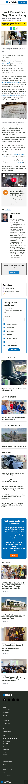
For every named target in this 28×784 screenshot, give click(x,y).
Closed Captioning (7, 741)
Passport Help (6, 752)
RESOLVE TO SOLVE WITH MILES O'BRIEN (13, 446)
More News (5, 563)
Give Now (22, 2)
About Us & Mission (7, 709)
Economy (3, 613)
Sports (8, 209)
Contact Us (5, 743)
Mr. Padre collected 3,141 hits (10, 82)
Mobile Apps (6, 720)
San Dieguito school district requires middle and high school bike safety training (12, 505)
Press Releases (6, 723)
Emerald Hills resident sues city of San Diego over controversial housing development (13, 496)
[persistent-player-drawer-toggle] (26, 782)
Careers (5, 715)
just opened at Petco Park (15, 163)
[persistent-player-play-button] (2, 782)
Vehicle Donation (7, 775)
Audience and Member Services (10, 738)
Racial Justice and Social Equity (8, 643)
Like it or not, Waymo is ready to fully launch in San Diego (12, 474)
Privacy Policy (6, 726)
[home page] (11, 2)
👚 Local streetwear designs (11, 291)
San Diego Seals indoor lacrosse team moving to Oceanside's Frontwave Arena (13, 617)
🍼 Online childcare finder (10, 294)
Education (3, 675)
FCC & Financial (6, 718)
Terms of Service (7, 731)
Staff (4, 728)
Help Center (5, 754)
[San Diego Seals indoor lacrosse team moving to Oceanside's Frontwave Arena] (14, 604)
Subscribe (14, 350)
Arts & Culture (4, 581)
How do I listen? (6, 749)
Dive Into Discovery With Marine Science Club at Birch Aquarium (13, 418)
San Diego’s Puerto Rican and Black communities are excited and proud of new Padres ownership (12, 488)
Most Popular (6, 453)
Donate (14, 555)
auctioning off (5, 63)
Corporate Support (7, 761)
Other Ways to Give (7, 769)
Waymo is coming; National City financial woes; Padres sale (13, 389)
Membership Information (8, 767)
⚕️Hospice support (8, 288)
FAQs (4, 746)
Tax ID (4, 772)
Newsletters (6, 712)
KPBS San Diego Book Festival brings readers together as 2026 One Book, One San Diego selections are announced (13, 585)
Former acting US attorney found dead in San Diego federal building (13, 480)
